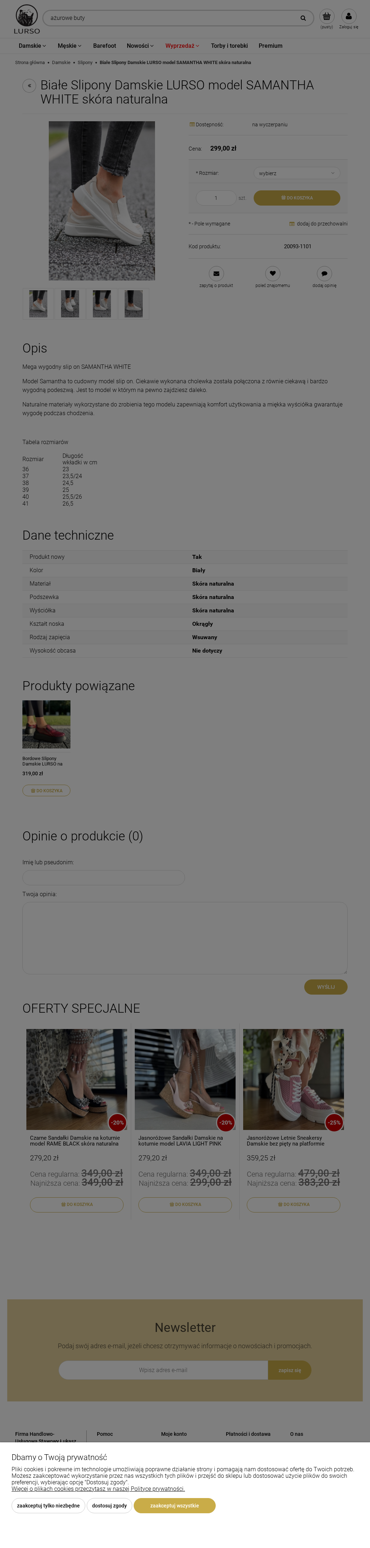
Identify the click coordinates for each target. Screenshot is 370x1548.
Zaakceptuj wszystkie (174, 1506)
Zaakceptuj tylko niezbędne (48, 1506)
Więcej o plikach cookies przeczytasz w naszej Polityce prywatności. (98, 1488)
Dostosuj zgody (109, 1506)
